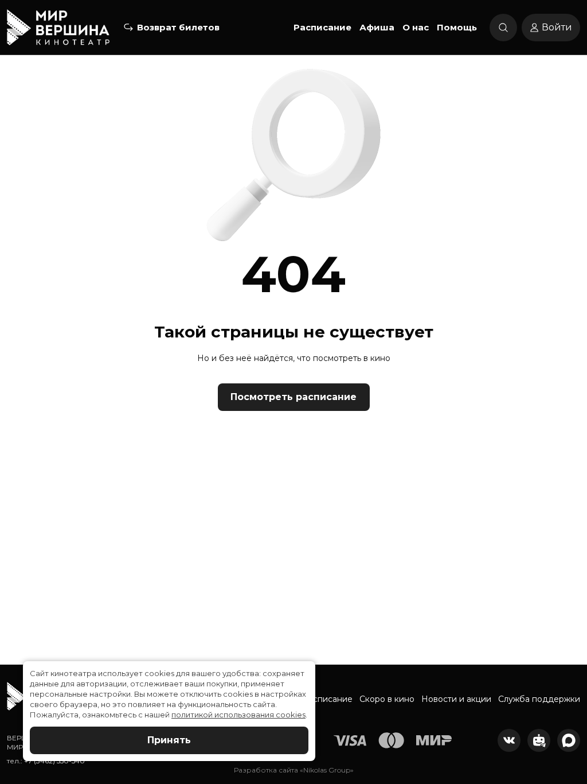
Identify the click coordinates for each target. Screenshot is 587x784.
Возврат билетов (178, 27)
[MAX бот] (568, 740)
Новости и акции (456, 699)
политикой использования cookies (238, 714)
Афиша (376, 27)
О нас (415, 27)
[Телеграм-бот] (538, 740)
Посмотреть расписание (293, 396)
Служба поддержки (539, 699)
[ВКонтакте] (509, 740)
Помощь (457, 27)
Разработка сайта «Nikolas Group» (294, 770)
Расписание (322, 27)
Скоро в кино (386, 699)
